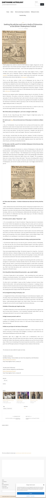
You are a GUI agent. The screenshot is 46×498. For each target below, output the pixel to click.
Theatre (23, 22)
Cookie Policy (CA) (5, 487)
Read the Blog (23, 15)
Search (36, 1)
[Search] (42, 4)
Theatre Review (9, 408)
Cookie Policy (28, 495)
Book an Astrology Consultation (22, 11)
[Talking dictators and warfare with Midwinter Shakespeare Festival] (9, 395)
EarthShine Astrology (12, 2)
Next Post (32, 417)
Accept (30, 493)
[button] (43, 484)
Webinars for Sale (35, 11)
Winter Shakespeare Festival (9, 359)
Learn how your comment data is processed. (23, 453)
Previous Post (12, 417)
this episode (24, 77)
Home (8, 11)
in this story (7, 91)
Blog (2, 483)
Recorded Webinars (5, 484)
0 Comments (26, 28)
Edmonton (4, 408)
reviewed (5, 75)
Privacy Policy (32, 495)
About (12, 11)
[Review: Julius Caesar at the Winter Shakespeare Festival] (36, 395)
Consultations (4, 481)
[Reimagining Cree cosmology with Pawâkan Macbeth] (23, 395)
